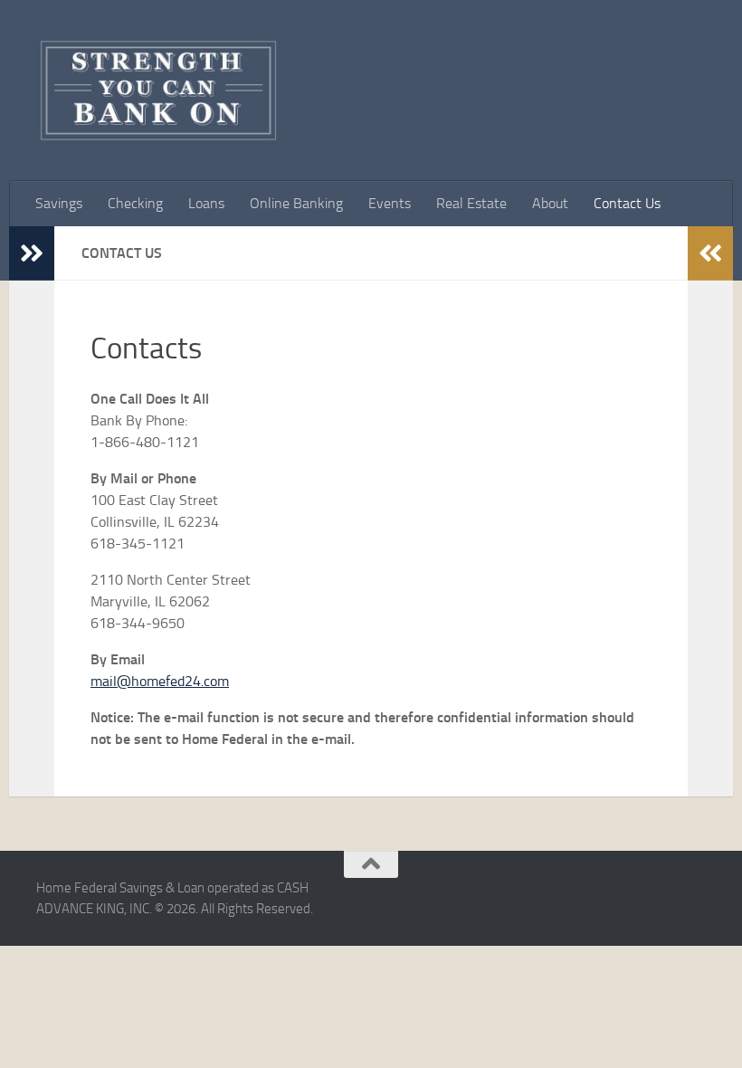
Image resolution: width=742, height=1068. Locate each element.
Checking (135, 203)
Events (389, 203)
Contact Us (627, 203)
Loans (206, 203)
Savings (58, 203)
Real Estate (471, 203)
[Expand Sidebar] (31, 253)
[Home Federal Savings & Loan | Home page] (158, 90)
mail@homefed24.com (159, 681)
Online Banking (296, 203)
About (550, 203)
